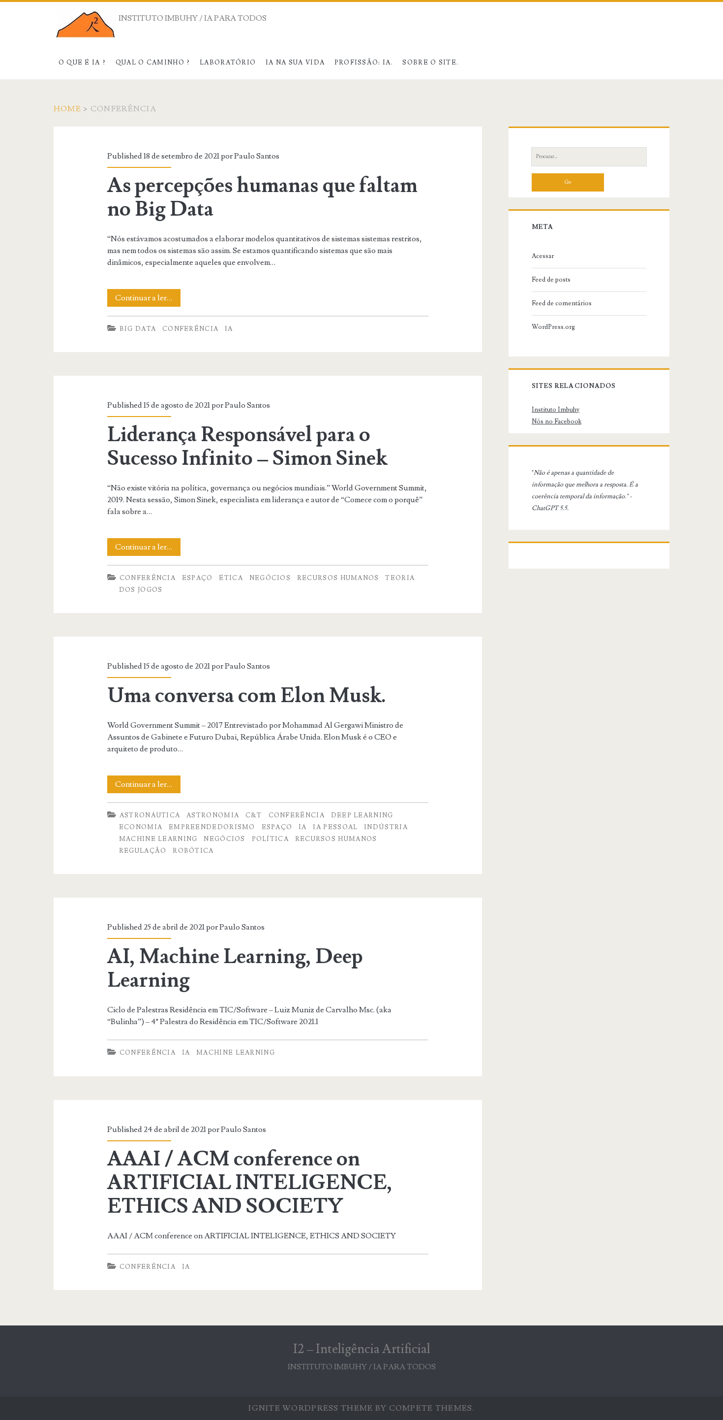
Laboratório (228, 62)
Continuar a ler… (148, 299)
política (270, 839)
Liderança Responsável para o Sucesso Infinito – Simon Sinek (247, 446)
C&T (253, 815)
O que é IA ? (82, 62)
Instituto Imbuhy (555, 410)
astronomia (212, 815)
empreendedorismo (212, 827)
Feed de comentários (562, 303)
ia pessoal (335, 827)
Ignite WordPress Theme (310, 1408)
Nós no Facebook (556, 421)
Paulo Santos (256, 156)
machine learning (158, 839)
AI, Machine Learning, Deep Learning (235, 968)
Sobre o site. (430, 62)
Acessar (543, 256)
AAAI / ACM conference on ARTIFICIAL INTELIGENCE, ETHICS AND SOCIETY (249, 1183)
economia (140, 827)
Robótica (193, 851)
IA (229, 329)
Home (67, 109)
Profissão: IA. (363, 62)
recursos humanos (338, 578)
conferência (190, 329)
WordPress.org (553, 327)
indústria (386, 827)
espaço (197, 578)
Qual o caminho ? (153, 62)
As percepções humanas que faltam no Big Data (262, 197)
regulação (143, 851)
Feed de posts (551, 280)
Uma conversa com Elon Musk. (246, 695)
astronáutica (150, 815)
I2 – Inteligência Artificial (361, 1349)
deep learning (362, 815)
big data (138, 329)
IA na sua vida (295, 62)
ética (231, 578)
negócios (270, 578)
